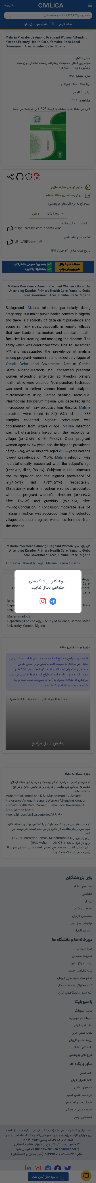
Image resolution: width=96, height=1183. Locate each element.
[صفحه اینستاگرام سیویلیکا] (43, 601)
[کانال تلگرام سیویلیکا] (52, 601)
